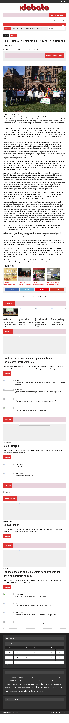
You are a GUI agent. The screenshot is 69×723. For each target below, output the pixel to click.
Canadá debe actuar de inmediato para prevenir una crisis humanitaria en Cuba (31, 574)
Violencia (41, 691)
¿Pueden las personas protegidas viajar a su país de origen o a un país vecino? (35, 401)
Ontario (13, 687)
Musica (59, 684)
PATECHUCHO (8, 420)
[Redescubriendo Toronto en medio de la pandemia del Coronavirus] (8, 625)
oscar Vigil (13, 64)
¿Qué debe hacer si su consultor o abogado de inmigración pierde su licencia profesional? (38, 392)
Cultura (50, 678)
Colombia (37, 678)
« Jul (6, 665)
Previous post (29, 297)
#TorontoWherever (10, 498)
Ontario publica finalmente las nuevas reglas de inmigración (30, 410)
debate (20, 50)
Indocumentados (19, 684)
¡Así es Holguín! (11, 446)
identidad (32, 50)
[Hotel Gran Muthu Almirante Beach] (8, 477)
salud (19, 691)
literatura (50, 684)
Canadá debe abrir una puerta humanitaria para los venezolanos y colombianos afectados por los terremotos (40, 383)
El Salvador (23, 681)
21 (43, 657)
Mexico (56, 684)
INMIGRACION (8, 332)
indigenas (13, 684)
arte (14, 677)
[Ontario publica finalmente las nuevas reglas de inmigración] (8, 412)
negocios (7, 687)
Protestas (46, 687)
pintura (29, 687)
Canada (5, 317)
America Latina (8, 678)
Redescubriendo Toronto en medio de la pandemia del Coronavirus (32, 624)
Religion (7, 691)
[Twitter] (61, 1)
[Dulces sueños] (34, 519)
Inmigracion (29, 683)
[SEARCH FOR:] (56, 29)
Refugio (60, 687)
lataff (37, 684)
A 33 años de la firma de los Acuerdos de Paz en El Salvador (30, 596)
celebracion (26, 678)
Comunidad (27, 317)
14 (43, 655)
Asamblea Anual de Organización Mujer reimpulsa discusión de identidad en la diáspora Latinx (9, 322)
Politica (40, 687)
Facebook (52, 712)
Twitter (58, 712)
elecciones (14, 681)
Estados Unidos (30, 681)
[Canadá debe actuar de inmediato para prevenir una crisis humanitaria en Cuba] (34, 566)
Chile (30, 678)
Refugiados (54, 687)
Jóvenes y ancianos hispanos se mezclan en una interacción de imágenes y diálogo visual (26, 321)
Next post (41, 297)
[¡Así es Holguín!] (34, 440)
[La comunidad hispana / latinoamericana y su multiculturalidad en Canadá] (8, 607)
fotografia (37, 681)
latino (38, 50)
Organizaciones (13, 317)
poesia (33, 687)
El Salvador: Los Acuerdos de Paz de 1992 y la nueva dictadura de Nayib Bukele (35, 615)
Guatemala (43, 681)
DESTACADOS (8, 546)
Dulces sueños (11, 524)
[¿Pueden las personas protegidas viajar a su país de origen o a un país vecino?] (8, 402)
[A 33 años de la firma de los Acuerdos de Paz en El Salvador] (8, 598)
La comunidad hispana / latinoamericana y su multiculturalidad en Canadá (34, 605)
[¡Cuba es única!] (8, 468)
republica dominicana (13, 691)
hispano (25, 50)
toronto (29, 691)
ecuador (7, 681)
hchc (47, 681)
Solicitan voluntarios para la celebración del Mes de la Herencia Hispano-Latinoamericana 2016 (57, 321)
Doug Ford (57, 678)
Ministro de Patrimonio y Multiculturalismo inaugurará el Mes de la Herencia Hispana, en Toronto (41, 322)
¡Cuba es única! (19, 466)
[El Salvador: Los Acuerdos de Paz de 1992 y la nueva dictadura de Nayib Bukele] (8, 616)
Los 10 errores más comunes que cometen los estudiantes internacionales (28, 360)
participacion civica (22, 687)
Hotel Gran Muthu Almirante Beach (24, 476)
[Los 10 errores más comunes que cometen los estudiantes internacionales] (34, 352)
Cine (33, 678)
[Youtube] (64, 1)
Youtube (64, 712)
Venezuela (36, 691)
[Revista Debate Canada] (34, 7)
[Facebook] (58, 1)
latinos (44, 684)
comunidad (13, 50)
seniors (23, 691)
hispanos (55, 681)
